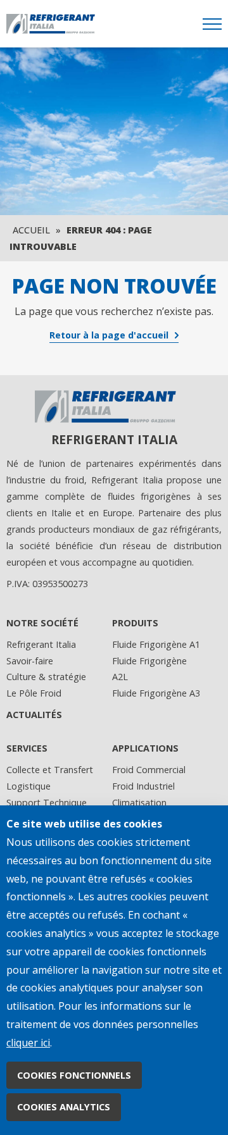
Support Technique (46, 803)
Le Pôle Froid (33, 693)
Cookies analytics (63, 1107)
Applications (145, 748)
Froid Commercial (149, 770)
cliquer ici (28, 1043)
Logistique (28, 786)
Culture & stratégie (46, 677)
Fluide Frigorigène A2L (149, 669)
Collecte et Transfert (49, 770)
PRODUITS (135, 623)
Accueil (31, 230)
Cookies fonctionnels (74, 1075)
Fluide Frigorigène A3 (156, 693)
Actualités (34, 715)
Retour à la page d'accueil (108, 335)
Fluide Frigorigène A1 (156, 644)
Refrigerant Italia (41, 644)
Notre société (42, 623)
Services (27, 748)
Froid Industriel (143, 786)
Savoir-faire (29, 661)
